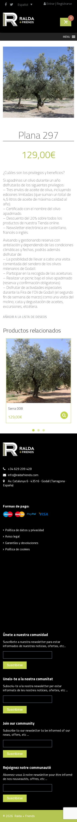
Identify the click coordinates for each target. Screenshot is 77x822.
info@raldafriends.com (23, 475)
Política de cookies (17, 549)
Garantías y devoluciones (21, 542)
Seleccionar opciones (64, 415)
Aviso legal (12, 536)
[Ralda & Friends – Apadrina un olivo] (18, 19)
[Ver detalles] (38, 371)
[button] (66, 37)
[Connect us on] (6, 4)
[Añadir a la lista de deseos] (7, 343)
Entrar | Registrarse (59, 3)
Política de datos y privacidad (24, 530)
